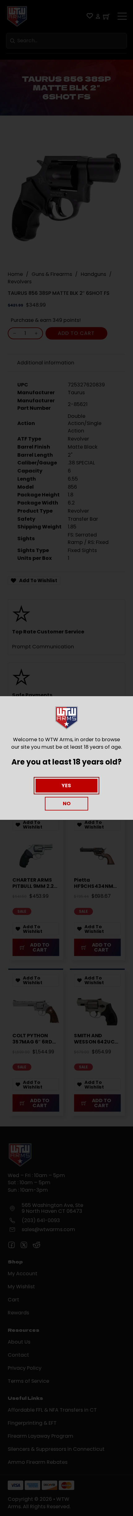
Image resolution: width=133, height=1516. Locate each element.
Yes (66, 785)
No (67, 803)
